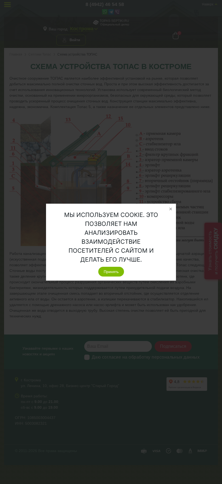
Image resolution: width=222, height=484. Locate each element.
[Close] (170, 209)
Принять (111, 271)
